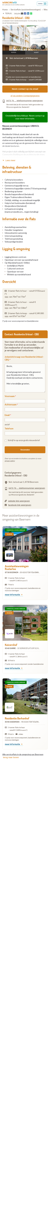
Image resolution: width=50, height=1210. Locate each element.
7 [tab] (27, 48)
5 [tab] (23, 48)
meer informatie (12, 595)
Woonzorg (9, 3)
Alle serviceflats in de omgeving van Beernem (22, 754)
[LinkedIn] (28, 13)
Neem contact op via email (25, 89)
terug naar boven (11, 757)
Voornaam (10, 396)
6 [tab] (25, 48)
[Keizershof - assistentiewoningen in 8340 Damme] (25, 623)
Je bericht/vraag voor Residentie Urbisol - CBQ (24, 358)
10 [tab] (33, 48)
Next (43, 47)
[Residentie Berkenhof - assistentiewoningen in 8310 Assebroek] (25, 696)
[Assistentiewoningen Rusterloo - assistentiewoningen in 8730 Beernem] (25, 544)
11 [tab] (35, 48)
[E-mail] (22, 13)
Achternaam (10, 404)
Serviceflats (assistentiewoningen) (26, 9)
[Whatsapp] (31, 13)
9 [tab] (31, 48)
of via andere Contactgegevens (25, 96)
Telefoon (9, 428)
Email (7, 415)
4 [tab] (21, 48)
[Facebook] (25, 13)
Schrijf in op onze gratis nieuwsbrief (24, 440)
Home (5, 9)
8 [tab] (29, 48)
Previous (7, 47)
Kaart (36, 52)
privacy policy (10, 461)
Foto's (13, 52)
